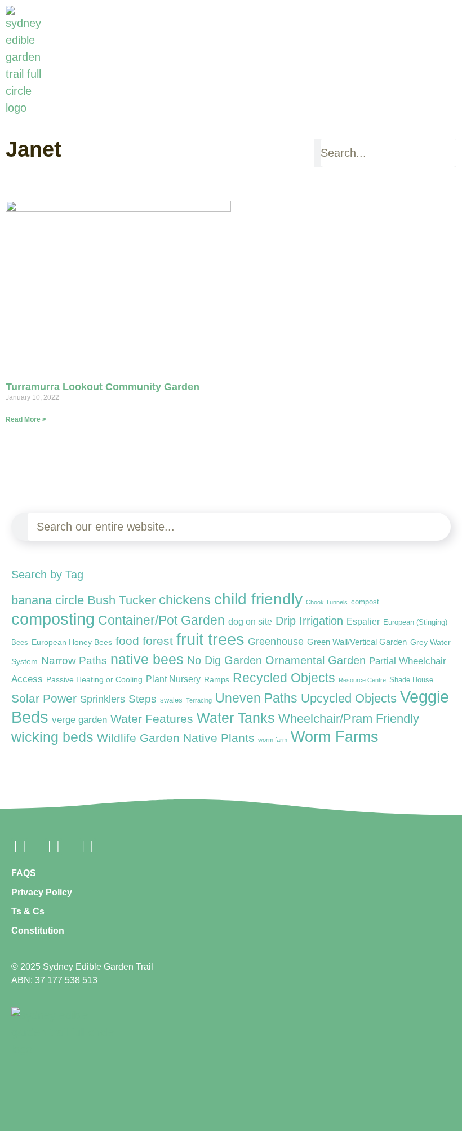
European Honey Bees (72, 642)
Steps (142, 699)
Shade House (411, 679)
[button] (451, 109)
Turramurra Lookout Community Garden (102, 386)
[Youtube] (87, 846)
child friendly (258, 599)
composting (53, 618)
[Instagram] (53, 846)
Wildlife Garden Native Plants (176, 737)
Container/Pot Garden (161, 620)
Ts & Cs (28, 911)
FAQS (23, 873)
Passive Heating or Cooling (94, 679)
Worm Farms (335, 736)
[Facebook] (19, 846)
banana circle (47, 600)
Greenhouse (276, 641)
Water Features (151, 718)
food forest (144, 640)
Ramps (216, 679)
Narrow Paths (74, 660)
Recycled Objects (284, 678)
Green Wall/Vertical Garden (357, 642)
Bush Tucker (121, 600)
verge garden (79, 719)
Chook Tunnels (327, 602)
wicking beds (52, 737)
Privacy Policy (41, 892)
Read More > (26, 419)
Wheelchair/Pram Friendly (348, 719)
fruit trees (210, 639)
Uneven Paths (256, 698)
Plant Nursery (173, 679)
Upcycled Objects (349, 698)
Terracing (199, 700)
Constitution (37, 930)
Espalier (363, 621)
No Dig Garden (224, 660)
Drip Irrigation (309, 621)
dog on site (250, 621)
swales (171, 700)
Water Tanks (236, 718)
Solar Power (44, 698)
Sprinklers (102, 699)
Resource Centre (362, 680)
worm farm (272, 739)
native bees (147, 659)
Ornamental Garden (315, 660)
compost (365, 602)
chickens (185, 599)
